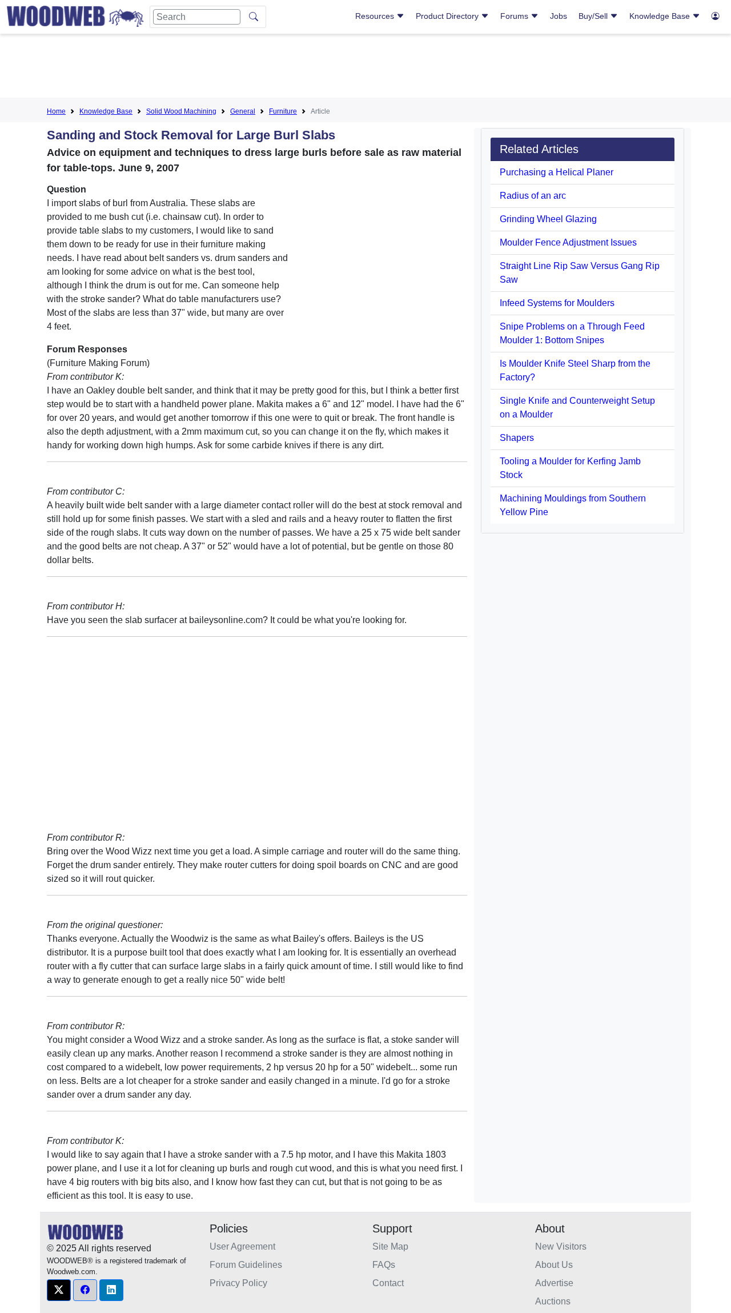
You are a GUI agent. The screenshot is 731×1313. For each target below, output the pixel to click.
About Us (554, 1265)
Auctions (553, 1301)
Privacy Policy (238, 1283)
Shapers (517, 438)
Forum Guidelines (246, 1265)
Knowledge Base (660, 16)
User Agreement (242, 1246)
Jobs (558, 16)
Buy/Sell (594, 16)
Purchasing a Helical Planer (556, 172)
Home (56, 111)
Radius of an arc (533, 195)
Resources (375, 16)
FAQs (383, 1265)
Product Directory (448, 16)
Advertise (554, 1283)
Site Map (390, 1246)
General (242, 111)
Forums (515, 16)
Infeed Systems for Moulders (557, 303)
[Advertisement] (365, 68)
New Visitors (561, 1246)
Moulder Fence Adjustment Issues (568, 242)
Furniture (283, 111)
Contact (388, 1283)
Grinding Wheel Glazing (548, 219)
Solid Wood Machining (181, 111)
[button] (59, 1290)
